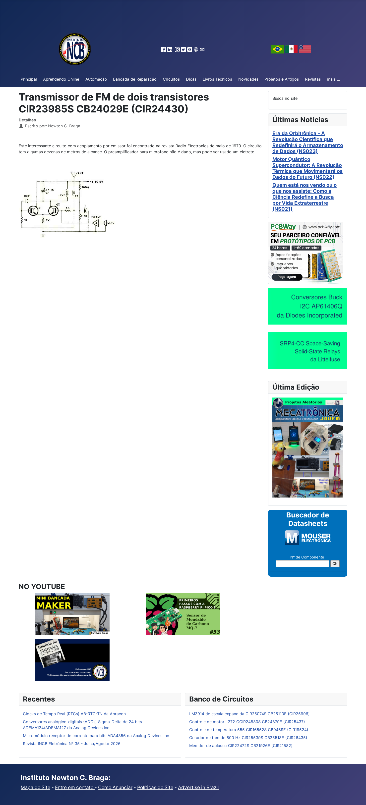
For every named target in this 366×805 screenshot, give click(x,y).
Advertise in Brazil (198, 787)
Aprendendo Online (61, 79)
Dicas (191, 79)
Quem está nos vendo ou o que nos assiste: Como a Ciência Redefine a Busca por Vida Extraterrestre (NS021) (304, 197)
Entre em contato (75, 787)
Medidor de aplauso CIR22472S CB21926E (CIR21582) (241, 745)
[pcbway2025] (305, 252)
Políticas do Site (155, 787)
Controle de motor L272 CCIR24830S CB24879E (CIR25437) (247, 721)
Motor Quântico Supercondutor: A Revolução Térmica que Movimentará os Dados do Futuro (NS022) (307, 168)
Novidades (248, 79)
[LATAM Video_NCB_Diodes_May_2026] (307, 305)
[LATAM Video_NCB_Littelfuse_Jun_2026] (307, 350)
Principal (29, 79)
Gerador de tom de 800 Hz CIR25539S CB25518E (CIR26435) (248, 737)
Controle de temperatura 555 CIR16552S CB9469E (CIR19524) (248, 729)
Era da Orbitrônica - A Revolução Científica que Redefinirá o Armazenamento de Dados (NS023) (307, 142)
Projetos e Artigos (281, 79)
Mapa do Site (35, 787)
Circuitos (171, 79)
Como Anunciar (115, 787)
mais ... (333, 79)
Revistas (313, 79)
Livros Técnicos (217, 79)
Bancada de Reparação (135, 79)
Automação (96, 79)
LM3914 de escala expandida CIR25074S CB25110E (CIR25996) (249, 713)
